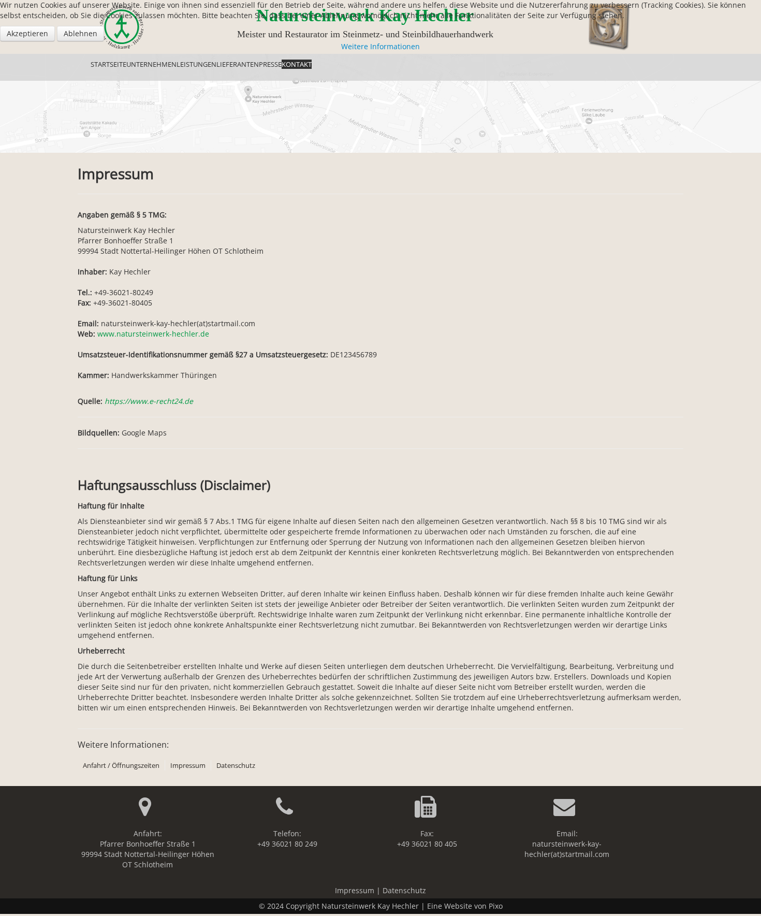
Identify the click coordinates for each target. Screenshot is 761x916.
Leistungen (196, 64)
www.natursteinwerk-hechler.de (153, 334)
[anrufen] (287, 812)
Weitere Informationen (380, 46)
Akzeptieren (27, 33)
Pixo (496, 906)
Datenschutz (235, 765)
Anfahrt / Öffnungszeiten (121, 765)
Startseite (108, 64)
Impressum (188, 765)
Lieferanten (237, 64)
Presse (270, 64)
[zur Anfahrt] (148, 812)
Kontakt (297, 64)
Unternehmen (151, 64)
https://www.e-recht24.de (149, 401)
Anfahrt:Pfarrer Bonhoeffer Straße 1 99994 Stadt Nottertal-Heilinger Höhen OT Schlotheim (147, 848)
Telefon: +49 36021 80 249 (287, 838)
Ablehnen (80, 33)
